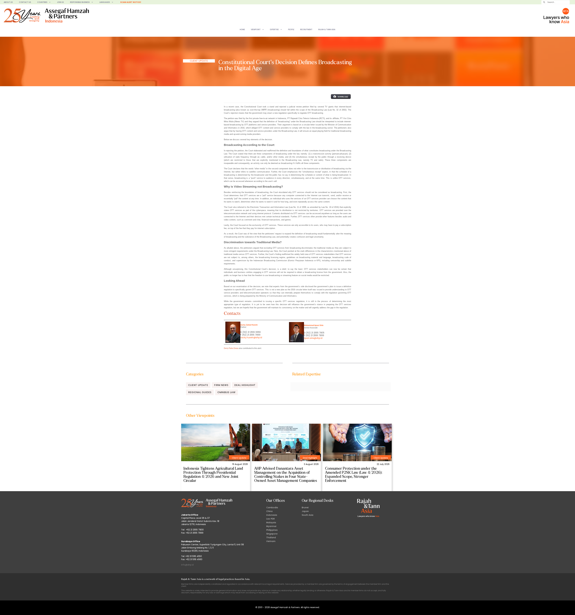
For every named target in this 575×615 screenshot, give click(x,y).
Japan (305, 511)
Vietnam (270, 541)
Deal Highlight (244, 385)
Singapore (271, 533)
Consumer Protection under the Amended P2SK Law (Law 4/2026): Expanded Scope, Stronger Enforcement (353, 475)
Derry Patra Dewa (231, 348)
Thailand (271, 537)
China (269, 511)
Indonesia (271, 514)
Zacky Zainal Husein (249, 325)
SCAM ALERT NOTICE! (130, 2)
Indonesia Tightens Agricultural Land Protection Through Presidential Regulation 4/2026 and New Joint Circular (213, 475)
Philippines (272, 529)
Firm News (221, 385)
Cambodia (272, 507)
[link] (215, 442)
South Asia (307, 514)
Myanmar (271, 526)
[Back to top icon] (560, 609)
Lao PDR (270, 518)
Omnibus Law (226, 392)
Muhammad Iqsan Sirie (313, 325)
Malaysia (271, 522)
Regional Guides (199, 392)
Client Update (199, 61)
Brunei (305, 507)
